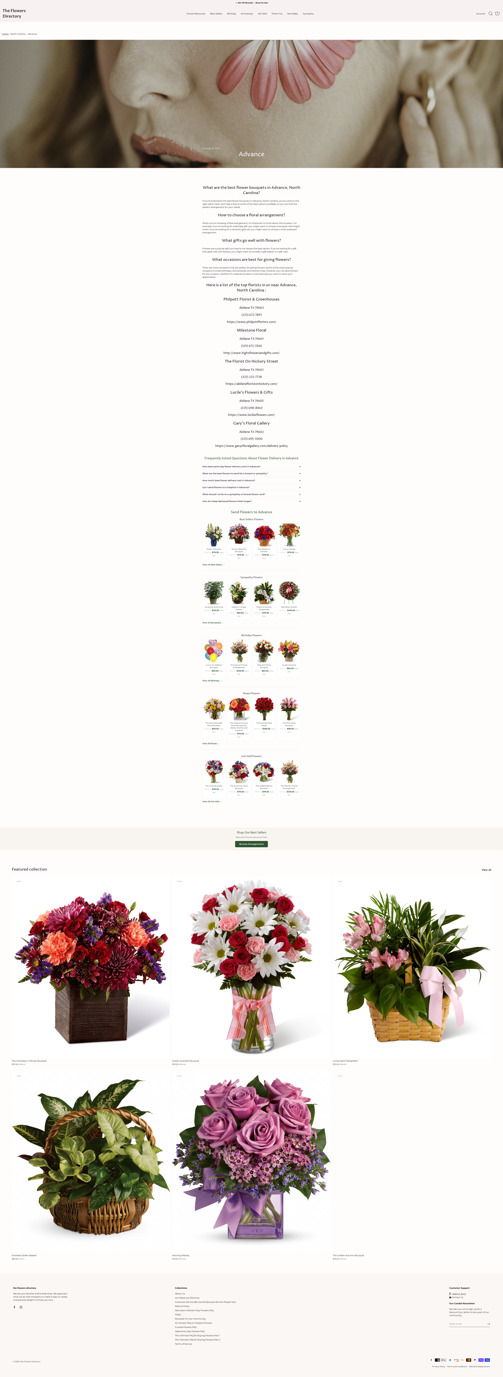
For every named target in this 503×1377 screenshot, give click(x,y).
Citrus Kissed (289, 549)
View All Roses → (210, 743)
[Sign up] (488, 1324)
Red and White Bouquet (264, 666)
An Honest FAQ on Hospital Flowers (193, 1323)
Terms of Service (183, 1344)
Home (5, 34)
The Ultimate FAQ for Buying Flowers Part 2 (197, 1340)
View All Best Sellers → (213, 564)
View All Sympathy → (213, 622)
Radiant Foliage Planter (239, 608)
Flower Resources (196, 13)
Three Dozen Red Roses (264, 724)
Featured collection (29, 869)
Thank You (277, 13)
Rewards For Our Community (190, 1319)
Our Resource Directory (187, 1298)
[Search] (490, 13)
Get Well (262, 13)
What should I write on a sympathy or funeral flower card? (233, 494)
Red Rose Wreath (289, 607)
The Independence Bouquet (264, 787)
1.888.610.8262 (458, 1294)
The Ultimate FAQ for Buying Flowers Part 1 (197, 1335)
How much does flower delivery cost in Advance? (228, 480)
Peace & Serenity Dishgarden (264, 608)
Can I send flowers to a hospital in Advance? (226, 487)
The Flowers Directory (14, 13)
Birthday (231, 13)
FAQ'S (178, 1314)
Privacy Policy (438, 1366)
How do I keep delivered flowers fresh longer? (227, 501)
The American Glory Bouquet (239, 787)
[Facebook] (14, 1307)
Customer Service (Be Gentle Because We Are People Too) (205, 1302)
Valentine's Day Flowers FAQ (189, 1331)
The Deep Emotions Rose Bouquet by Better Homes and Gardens (239, 727)
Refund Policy (182, 1306)
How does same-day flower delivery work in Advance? (231, 466)
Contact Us (457, 1297)
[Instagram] (21, 1307)
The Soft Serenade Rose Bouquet (214, 724)
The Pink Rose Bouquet (289, 724)
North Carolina (18, 34)
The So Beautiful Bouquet (239, 550)
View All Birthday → (212, 680)
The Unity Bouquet (213, 786)
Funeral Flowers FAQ (185, 1327)
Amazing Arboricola (214, 607)
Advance (32, 34)
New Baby (292, 13)
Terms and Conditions (457, 1366)
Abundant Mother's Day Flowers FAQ (194, 1310)
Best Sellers (216, 13)
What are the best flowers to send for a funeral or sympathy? (235, 473)
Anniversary (247, 13)
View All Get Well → (212, 801)
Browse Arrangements (251, 844)
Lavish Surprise (289, 665)
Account (480, 13)
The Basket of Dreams (264, 550)
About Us (180, 1293)
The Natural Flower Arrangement (239, 666)
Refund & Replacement (479, 1366)
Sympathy (308, 13)
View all (486, 869)
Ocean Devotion (213, 549)
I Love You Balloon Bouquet (213, 666)
